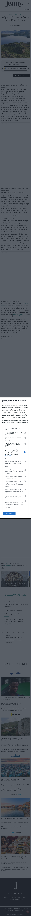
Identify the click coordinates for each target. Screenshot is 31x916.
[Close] (27, 400)
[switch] (25, 432)
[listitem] (15, 429)
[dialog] (15, 458)
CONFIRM (9, 513)
